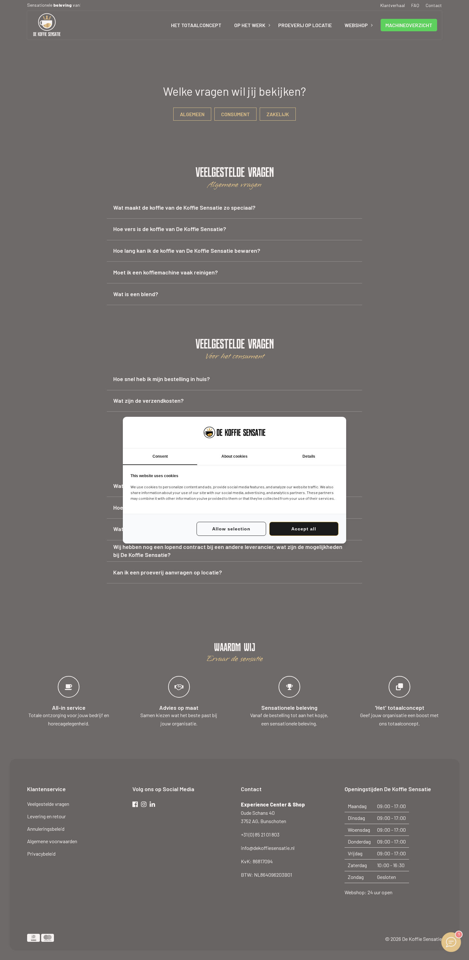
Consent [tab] (160, 456)
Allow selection (231, 528)
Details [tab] (308, 456)
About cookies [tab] (234, 456)
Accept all (303, 528)
